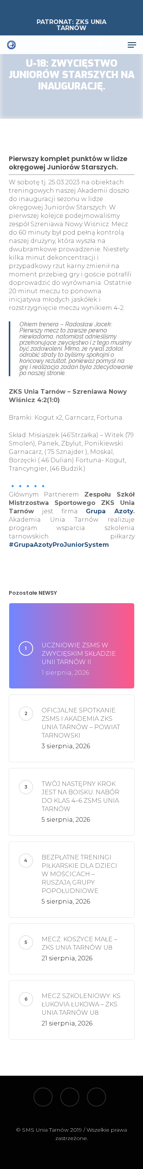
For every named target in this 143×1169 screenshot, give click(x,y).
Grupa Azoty (109, 511)
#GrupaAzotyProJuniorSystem (59, 544)
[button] (132, 45)
